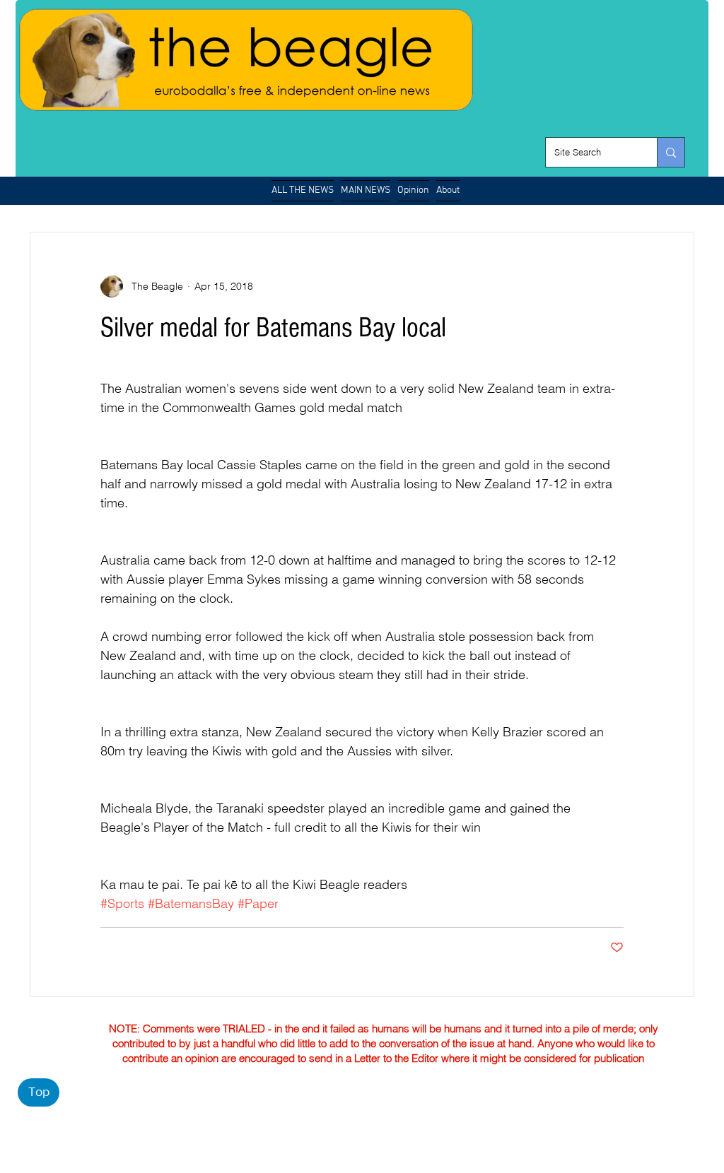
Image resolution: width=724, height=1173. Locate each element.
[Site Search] (670, 152)
